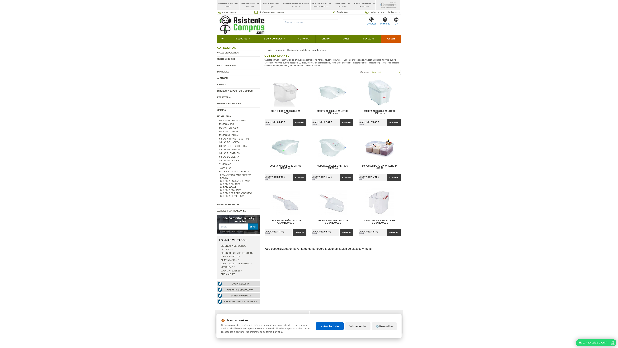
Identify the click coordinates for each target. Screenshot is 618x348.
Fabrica (221, 84)
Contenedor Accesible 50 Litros (285, 112)
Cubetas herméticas (232, 196)
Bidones (226, 252)
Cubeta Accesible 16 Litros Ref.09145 (285, 167)
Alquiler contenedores (231, 210)
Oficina (221, 109)
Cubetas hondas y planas (235, 181)
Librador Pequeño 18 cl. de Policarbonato (285, 221)
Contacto (371, 23)
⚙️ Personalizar (384, 326)
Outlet (347, 39)
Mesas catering (228, 131)
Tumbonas (225, 164)
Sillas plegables (229, 153)
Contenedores (226, 58)
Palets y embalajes (229, 103)
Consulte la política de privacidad (231, 231)
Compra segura (240, 283)
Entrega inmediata (240, 295)
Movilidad (223, 71)
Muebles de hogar (228, 204)
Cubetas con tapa (230, 190)
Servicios (303, 39)
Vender (391, 39)
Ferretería (224, 97)
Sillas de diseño (229, 156)
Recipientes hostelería (298, 49)
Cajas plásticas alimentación (231, 258)
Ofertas (326, 39)
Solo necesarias (358, 326)
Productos (241, 39)
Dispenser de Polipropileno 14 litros (379, 167)
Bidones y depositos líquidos (235, 90)
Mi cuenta (385, 23)
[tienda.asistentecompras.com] (242, 24)
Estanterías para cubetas (236, 175)
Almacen (222, 78)
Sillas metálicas (229, 160)
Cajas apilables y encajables (232, 272)
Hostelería (224, 116)
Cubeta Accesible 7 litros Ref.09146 (332, 167)
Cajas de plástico (228, 52)
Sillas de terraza (229, 149)
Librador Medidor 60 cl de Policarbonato (379, 221)
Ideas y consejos (273, 39)
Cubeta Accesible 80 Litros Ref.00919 (379, 112)
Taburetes (225, 167)
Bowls (224, 178)
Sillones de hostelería (233, 145)
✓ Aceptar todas (330, 326)
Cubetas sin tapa (230, 184)
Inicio (269, 49)
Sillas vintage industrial (234, 138)
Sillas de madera (229, 142)
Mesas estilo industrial (233, 120)
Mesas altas (226, 124)
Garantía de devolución (240, 289)
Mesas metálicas (229, 134)
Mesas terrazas (229, 127)
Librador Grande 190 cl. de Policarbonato (332, 221)
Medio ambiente (226, 65)
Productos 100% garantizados (241, 301)
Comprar (299, 122)
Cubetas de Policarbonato (236, 193)
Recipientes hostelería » (234, 171)
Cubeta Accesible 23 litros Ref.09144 (332, 112)
